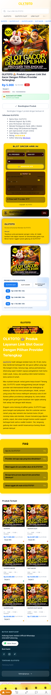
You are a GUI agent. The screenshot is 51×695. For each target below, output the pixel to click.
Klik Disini (26, 138)
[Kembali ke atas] (46, 679)
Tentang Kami (7, 665)
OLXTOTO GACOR (27, 21)
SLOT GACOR (39, 21)
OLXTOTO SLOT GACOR (40, 285)
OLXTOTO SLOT (21, 16)
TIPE (27, 151)
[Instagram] (9, 654)
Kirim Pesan (11, 644)
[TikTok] (15, 654)
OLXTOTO (7, 16)
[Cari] (4, 11)
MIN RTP (10, 158)
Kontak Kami (7, 669)
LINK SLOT (35, 16)
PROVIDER (10, 151)
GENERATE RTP (25, 167)
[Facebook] (4, 654)
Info (44, 213)
